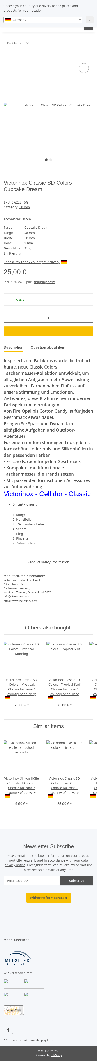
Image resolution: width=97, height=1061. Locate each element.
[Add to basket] (7, 57)
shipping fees (44, 1040)
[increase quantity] (88, 317)
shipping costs (44, 282)
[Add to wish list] (84, 68)
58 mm (24, 207)
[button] (48, 909)
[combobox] (42, 20)
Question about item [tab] (48, 347)
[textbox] (43, 20)
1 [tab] (46, 159)
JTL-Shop (56, 1055)
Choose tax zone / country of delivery (32, 262)
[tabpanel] (48, 105)
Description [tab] (13, 347)
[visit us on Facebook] (8, 1030)
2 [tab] (50, 159)
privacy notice (14, 865)
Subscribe (76, 880)
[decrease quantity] (9, 317)
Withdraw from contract (48, 898)
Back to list (14, 43)
